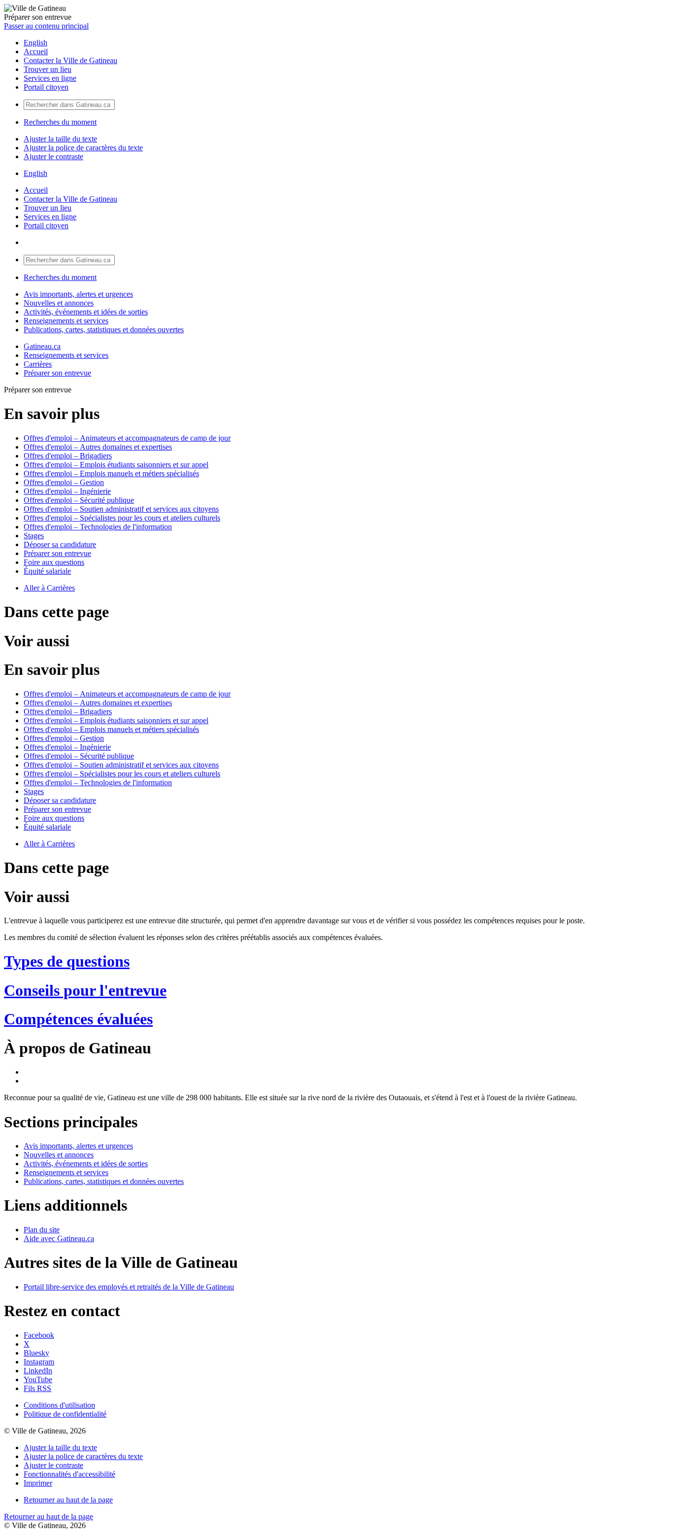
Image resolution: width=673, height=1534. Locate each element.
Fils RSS (37, 1388)
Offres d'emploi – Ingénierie (67, 491)
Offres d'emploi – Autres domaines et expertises (98, 447)
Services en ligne (50, 78)
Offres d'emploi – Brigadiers (68, 456)
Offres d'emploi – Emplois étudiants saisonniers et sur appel (116, 464)
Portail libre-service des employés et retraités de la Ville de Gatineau (129, 1287)
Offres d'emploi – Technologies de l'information (98, 527)
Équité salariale (47, 571)
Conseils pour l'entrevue (85, 990)
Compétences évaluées (78, 1019)
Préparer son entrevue (57, 373)
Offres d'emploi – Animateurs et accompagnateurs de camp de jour (127, 438)
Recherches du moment (60, 122)
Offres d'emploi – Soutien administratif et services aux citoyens (121, 509)
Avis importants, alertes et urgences (78, 294)
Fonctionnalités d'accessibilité (69, 1474)
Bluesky (36, 1353)
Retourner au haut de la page (68, 1500)
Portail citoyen (46, 87)
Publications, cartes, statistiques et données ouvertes (104, 329)
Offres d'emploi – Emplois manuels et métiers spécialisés (111, 473)
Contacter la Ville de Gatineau (70, 60)
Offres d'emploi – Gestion (64, 482)
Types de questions (67, 961)
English (35, 42)
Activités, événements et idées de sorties (86, 312)
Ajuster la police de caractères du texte (83, 147)
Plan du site (42, 1229)
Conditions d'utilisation (59, 1405)
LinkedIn (38, 1370)
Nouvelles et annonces (59, 303)
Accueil (36, 51)
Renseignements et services (66, 320)
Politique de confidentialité (65, 1414)
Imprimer (38, 1483)
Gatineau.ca (42, 346)
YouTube (38, 1379)
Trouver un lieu (47, 69)
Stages (34, 535)
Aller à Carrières (49, 588)
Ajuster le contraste (53, 156)
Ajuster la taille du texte (60, 139)
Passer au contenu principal (46, 26)
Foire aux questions (54, 562)
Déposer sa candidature (60, 544)
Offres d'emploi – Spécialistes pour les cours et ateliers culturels (122, 518)
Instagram (39, 1362)
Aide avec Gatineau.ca (59, 1238)
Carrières (38, 364)
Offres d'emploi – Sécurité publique (79, 500)
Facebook (39, 1335)
